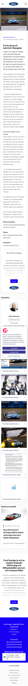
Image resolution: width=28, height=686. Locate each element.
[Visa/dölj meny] (2, 4)
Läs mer (14, 281)
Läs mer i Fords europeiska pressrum (14, 225)
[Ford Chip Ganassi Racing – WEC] (14, 385)
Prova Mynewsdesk (14, 675)
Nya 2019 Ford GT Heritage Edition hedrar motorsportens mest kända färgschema (13, 534)
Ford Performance (8, 245)
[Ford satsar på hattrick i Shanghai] (14, 463)
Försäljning (10, 235)
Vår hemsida (14, 639)
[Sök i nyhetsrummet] (26, 4)
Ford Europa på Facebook (14, 647)
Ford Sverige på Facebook (14, 644)
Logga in (14, 683)
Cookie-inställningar (14, 356)
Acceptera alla (14, 352)
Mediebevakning (14, 670)
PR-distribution (14, 673)
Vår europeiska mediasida (14, 642)
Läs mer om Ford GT (9, 227)
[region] (14, 343)
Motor (5, 235)
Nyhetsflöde (14, 680)
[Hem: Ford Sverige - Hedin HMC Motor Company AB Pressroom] (13, 4)
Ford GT (16, 245)
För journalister (14, 678)
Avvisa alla (14, 348)
